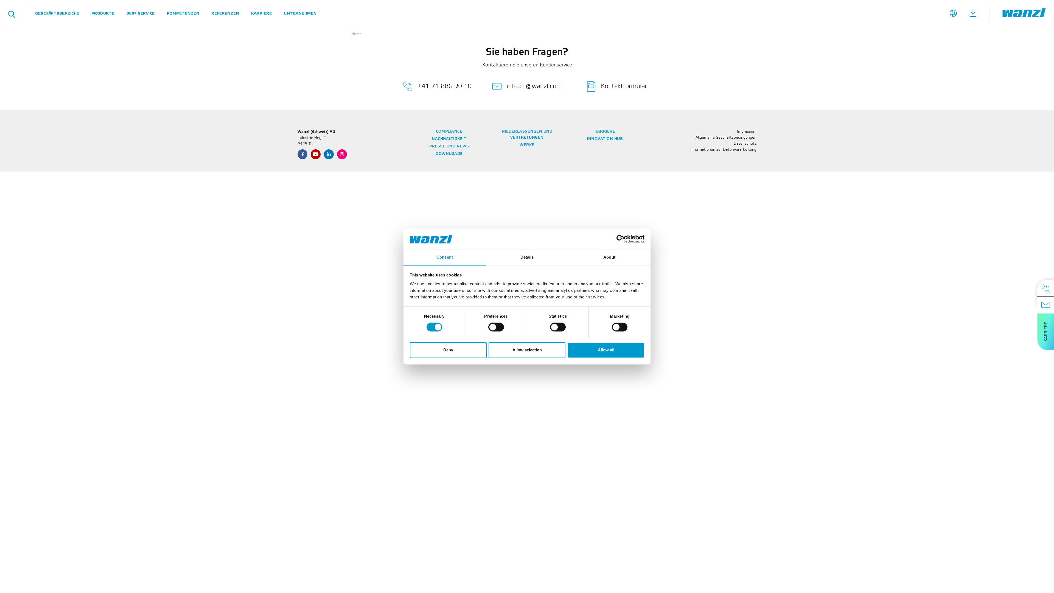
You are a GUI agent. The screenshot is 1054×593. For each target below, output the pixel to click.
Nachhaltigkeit (449, 139)
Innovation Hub (605, 139)
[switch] (496, 327)
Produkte (102, 13)
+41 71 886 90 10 (445, 86)
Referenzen (225, 13)
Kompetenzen (183, 13)
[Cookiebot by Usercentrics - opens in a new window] (620, 239)
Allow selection (527, 350)
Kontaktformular (624, 86)
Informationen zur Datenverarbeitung (723, 150)
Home (356, 34)
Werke (527, 145)
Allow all (606, 350)
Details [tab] (527, 257)
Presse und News (449, 146)
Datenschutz (745, 144)
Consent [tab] (444, 257)
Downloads (449, 154)
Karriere (261, 13)
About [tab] (609, 257)
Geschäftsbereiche (57, 13)
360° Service (141, 13)
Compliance (449, 131)
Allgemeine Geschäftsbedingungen (726, 137)
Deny (448, 350)
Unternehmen (300, 13)
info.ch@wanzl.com (534, 86)
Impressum (746, 131)
